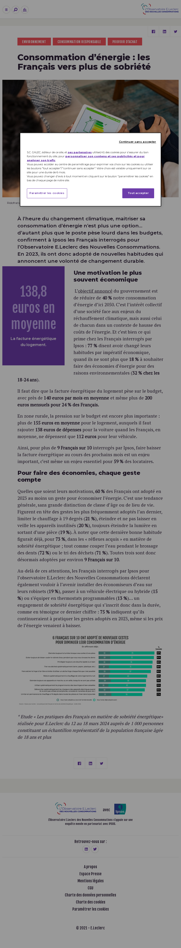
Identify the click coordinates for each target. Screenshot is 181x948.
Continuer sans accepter (137, 141)
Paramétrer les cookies (47, 193)
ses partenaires (80, 152)
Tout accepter (138, 193)
